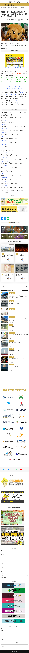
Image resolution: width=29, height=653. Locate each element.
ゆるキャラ (12, 222)
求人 (2, 571)
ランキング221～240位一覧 (14, 88)
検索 (26, 286)
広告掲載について (4, 637)
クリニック (3, 565)
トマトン (4, 169)
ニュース (2, 552)
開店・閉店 (3, 554)
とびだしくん (6, 133)
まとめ (2, 559)
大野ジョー (5, 157)
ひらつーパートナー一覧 (6, 488)
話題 (27, 19)
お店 (2, 561)
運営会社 (2, 635)
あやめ (4, 149)
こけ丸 (22, 92)
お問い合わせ (3, 577)
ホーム (2, 550)
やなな (4, 124)
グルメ (2, 556)
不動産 (2, 573)
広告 (2, 575)
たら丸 (4, 181)
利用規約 (2, 630)
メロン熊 (4, 173)
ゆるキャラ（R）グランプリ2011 (14, 68)
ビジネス (2, 569)
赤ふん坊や (5, 177)
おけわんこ (5, 120)
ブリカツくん (6, 153)
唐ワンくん (5, 128)
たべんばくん (6, 165)
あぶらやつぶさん (11, 94)
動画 (2, 563)
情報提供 (2, 628)
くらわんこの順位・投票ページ (15, 86)
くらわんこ (4, 222)
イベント (2, 567)
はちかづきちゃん (18, 101)
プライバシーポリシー (5, 633)
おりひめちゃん (20, 103)
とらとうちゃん (6, 141)
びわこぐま (5, 161)
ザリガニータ (6, 145)
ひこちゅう (5, 185)
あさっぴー (5, 137)
